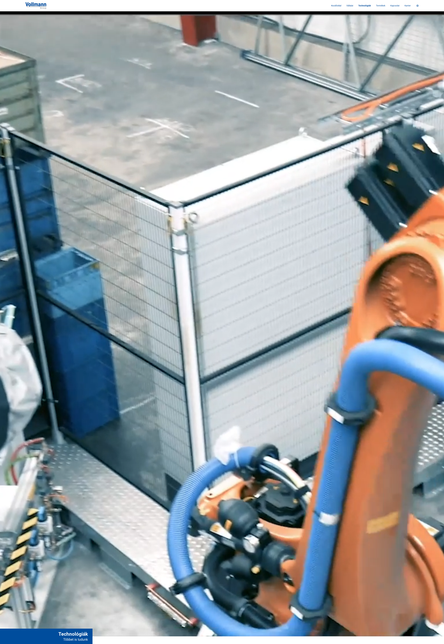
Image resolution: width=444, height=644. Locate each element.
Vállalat (349, 5)
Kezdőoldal (336, 5)
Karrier (408, 5)
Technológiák (364, 5)
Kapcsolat (394, 5)
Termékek (380, 5)
